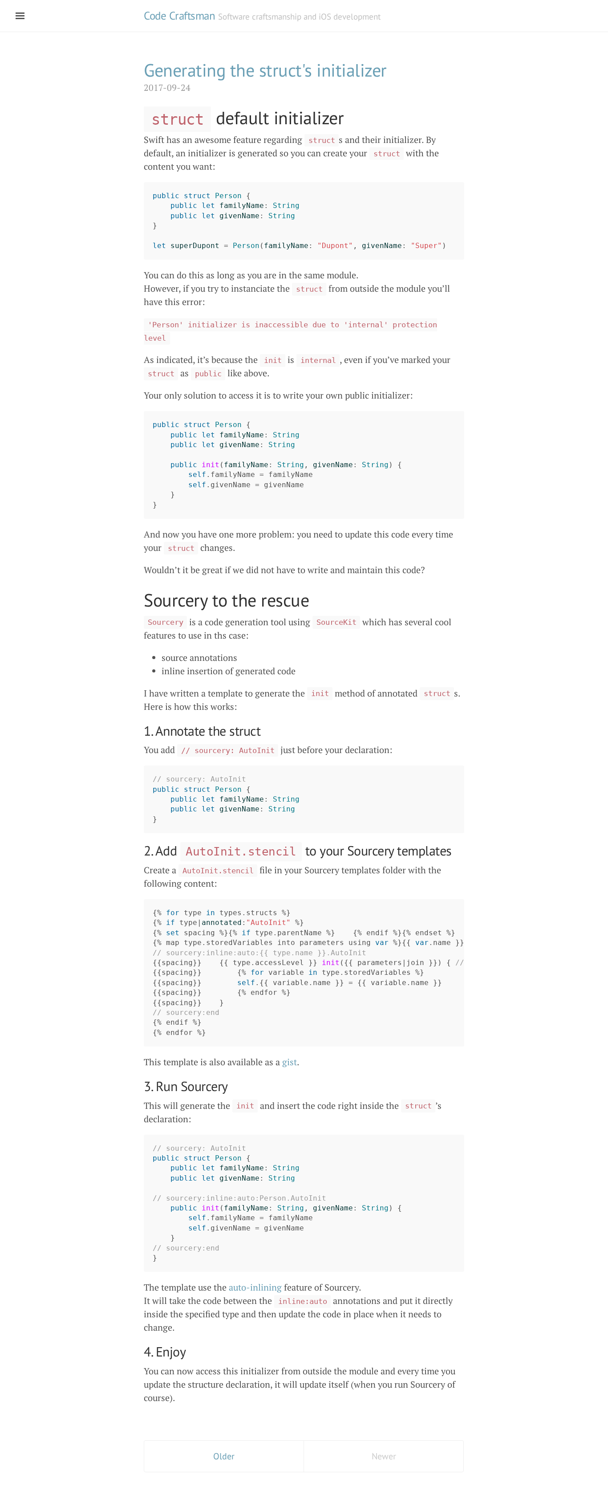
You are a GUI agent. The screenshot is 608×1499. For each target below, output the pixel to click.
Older (224, 1456)
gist (289, 1062)
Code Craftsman (179, 15)
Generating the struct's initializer (265, 69)
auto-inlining (255, 1287)
